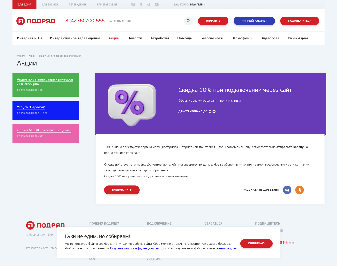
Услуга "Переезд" (31, 107)
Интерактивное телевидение (75, 38)
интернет (185, 147)
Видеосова (270, 38)
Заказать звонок (120, 21)
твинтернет (207, 147)
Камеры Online (107, 4)
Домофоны (242, 38)
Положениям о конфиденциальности (137, 248)
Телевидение (77, 4)
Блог (92, 259)
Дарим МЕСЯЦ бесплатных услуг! (44, 130)
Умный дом (298, 38)
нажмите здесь (227, 248)
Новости (135, 38)
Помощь (184, 38)
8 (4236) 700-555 (85, 21)
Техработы (159, 38)
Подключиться (299, 21)
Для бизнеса (50, 4)
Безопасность (212, 38)
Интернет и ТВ (29, 38)
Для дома (24, 4)
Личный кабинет (254, 21)
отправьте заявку (290, 147)
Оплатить (213, 21)
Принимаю (256, 243)
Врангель (196, 4)
